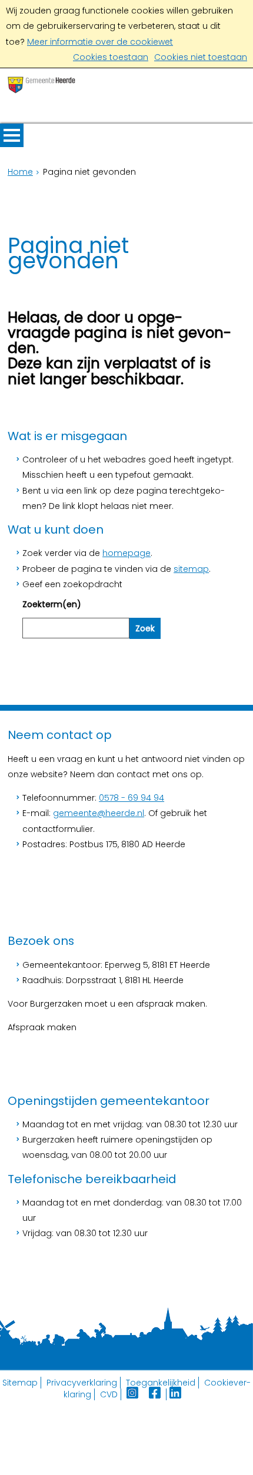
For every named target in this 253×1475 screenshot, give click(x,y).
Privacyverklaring (81, 1383)
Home (20, 172)
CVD (109, 1394)
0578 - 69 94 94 (131, 798)
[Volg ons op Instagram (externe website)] (133, 1394)
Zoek (145, 628)
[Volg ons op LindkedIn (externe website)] (176, 1394)
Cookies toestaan (110, 57)
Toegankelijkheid (160, 1383)
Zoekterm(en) (51, 604)
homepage (126, 553)
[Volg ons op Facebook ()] (158, 1394)
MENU (12, 135)
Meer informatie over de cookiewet (100, 42)
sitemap (191, 569)
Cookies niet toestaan (200, 57)
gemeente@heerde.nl (98, 813)
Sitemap (20, 1383)
